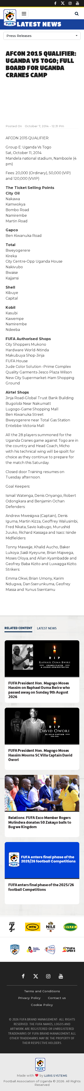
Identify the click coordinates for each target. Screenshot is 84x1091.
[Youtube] (77, 3)
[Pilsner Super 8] (69, 949)
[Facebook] (55, 3)
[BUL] (70, 927)
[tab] (19, 628)
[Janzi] (14, 926)
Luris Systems (55, 1075)
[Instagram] (70, 3)
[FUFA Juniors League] (51, 950)
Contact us (57, 998)
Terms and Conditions (42, 991)
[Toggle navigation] (24, 13)
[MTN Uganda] (32, 927)
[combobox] (42, 36)
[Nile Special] (51, 926)
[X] (62, 3)
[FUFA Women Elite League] (16, 949)
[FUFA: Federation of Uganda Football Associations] (9, 18)
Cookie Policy (42, 1005)
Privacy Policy (29, 998)
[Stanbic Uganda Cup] (33, 949)
